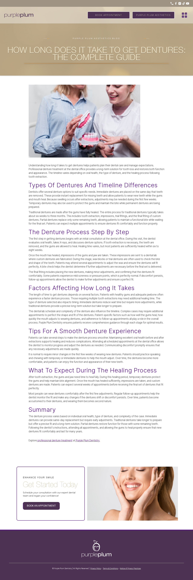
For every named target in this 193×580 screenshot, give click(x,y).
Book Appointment (108, 15)
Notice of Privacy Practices (130, 568)
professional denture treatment (54, 440)
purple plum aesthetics (153, 15)
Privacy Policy (95, 568)
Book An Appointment (41, 505)
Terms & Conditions (110, 568)
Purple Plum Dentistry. (87, 440)
